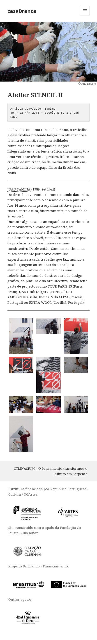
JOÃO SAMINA (18, 189)
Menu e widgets (85, 15)
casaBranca (21, 10)
